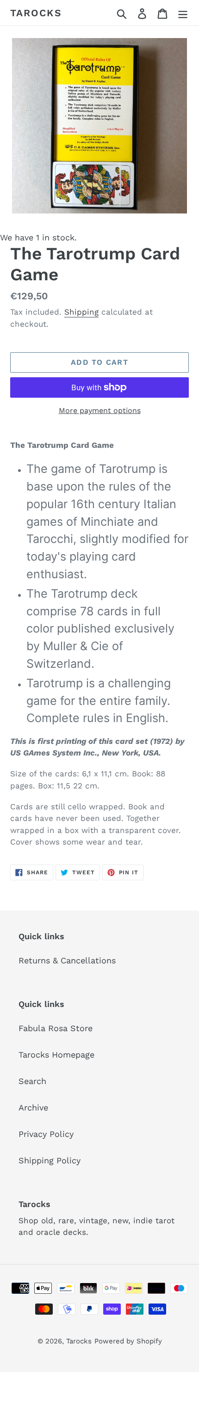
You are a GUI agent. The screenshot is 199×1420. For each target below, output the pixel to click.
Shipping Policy (50, 1160)
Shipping (81, 311)
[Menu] (183, 13)
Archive (33, 1107)
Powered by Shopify (128, 1341)
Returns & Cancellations (67, 960)
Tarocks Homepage (56, 1054)
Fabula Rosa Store (56, 1028)
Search (32, 1081)
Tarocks (36, 13)
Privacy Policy (46, 1134)
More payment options (100, 410)
